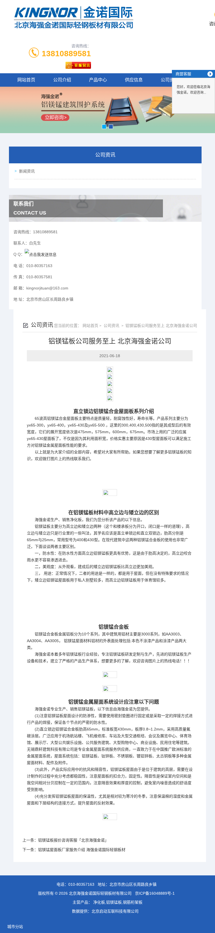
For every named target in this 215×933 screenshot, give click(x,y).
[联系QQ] (41, 254)
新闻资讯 (27, 171)
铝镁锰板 (176, 452)
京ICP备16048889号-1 (155, 893)
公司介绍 (62, 79)
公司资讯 (110, 325)
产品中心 (98, 79)
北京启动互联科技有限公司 (115, 911)
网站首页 (26, 79)
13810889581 (66, 53)
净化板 (76, 519)
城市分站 (15, 926)
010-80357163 (81, 884)
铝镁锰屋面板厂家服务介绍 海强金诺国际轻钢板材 (81, 849)
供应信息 (134, 79)
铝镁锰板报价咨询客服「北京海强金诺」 (73, 840)
